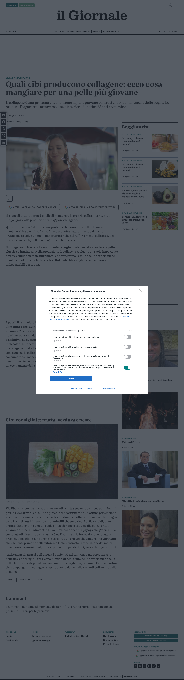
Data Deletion (76, 389)
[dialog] (92, 340)
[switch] (127, 337)
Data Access (92, 389)
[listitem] (92, 330)
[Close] (141, 291)
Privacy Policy (108, 389)
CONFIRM (71, 378)
